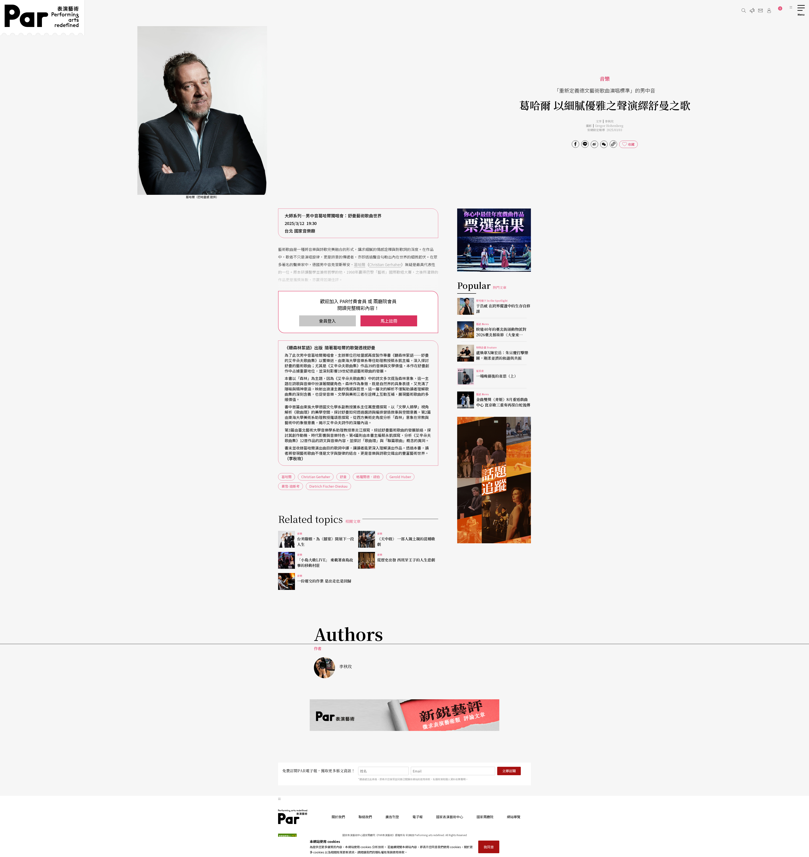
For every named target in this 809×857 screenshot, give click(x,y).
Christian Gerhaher (385, 264)
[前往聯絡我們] (760, 10)
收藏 (631, 144)
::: (791, 6)
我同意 (489, 846)
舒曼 (343, 476)
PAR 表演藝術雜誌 (293, 816)
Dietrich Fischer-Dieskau (328, 486)
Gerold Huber (400, 476)
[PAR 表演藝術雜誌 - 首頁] (42, 17)
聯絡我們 (365, 816)
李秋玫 (609, 121)
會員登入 (327, 321)
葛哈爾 (359, 264)
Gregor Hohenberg (609, 126)
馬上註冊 (388, 321)
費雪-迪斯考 (290, 486)
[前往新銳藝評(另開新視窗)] (404, 715)
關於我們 (338, 816)
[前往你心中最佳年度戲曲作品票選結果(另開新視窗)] (494, 240)
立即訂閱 (509, 770)
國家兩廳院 (485, 816)
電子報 (418, 816)
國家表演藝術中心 (449, 816)
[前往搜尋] (743, 10)
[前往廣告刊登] (752, 10)
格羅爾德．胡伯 (368, 476)
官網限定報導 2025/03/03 (604, 130)
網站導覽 (513, 816)
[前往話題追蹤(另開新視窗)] (494, 480)
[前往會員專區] (769, 10)
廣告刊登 (392, 816)
